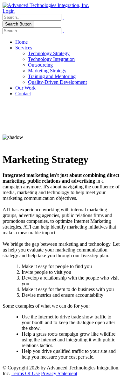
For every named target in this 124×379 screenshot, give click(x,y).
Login (9, 11)
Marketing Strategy (47, 70)
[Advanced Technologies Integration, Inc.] (46, 5)
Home (21, 42)
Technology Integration (51, 59)
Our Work (25, 88)
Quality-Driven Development (57, 82)
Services (23, 47)
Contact (23, 93)
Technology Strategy (49, 53)
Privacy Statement (59, 373)
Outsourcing (40, 65)
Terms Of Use (25, 373)
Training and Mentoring (52, 76)
